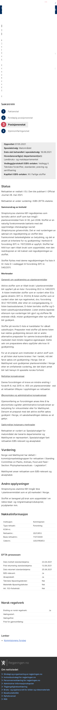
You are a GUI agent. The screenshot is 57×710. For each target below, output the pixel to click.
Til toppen (28, 653)
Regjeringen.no (18, 662)
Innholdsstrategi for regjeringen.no (20, 677)
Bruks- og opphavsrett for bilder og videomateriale (27, 690)
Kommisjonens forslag (15, 640)
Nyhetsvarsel (10, 696)
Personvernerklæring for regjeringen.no (22, 680)
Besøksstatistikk (11, 693)
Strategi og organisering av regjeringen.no (23, 674)
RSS (5, 699)
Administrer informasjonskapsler (19, 683)
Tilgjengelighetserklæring (15, 687)
